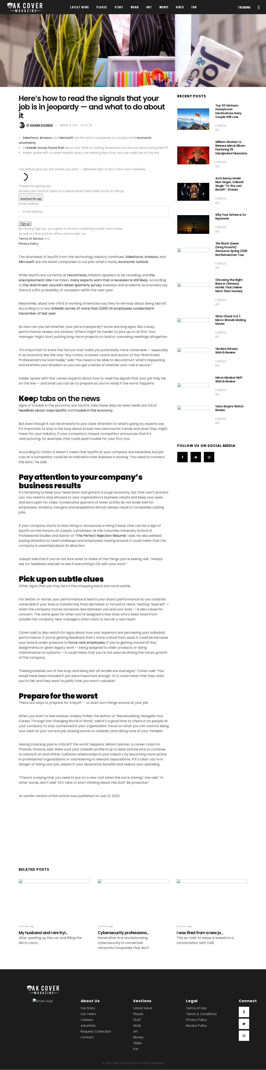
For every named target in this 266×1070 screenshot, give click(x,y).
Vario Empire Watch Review (229, 408)
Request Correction (96, 1031)
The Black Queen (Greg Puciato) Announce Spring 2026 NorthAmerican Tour (231, 249)
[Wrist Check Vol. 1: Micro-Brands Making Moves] (193, 328)
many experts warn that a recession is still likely (109, 280)
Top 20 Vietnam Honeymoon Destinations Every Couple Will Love (228, 111)
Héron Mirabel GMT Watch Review (229, 379)
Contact (87, 1037)
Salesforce (30, 138)
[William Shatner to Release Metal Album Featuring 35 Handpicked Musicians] (193, 155)
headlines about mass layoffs (42, 410)
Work (137, 1026)
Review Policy (196, 1026)
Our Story (88, 1008)
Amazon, (46, 138)
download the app (30, 198)
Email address (29, 204)
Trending (244, 7)
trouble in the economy (93, 410)
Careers (87, 1020)
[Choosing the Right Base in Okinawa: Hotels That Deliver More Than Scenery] (193, 293)
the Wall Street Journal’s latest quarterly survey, (63, 285)
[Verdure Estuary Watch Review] (193, 358)
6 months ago (220, 127)
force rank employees (87, 642)
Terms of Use (196, 1008)
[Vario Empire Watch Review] (193, 416)
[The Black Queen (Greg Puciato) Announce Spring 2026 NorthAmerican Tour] (193, 257)
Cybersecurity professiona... (123, 933)
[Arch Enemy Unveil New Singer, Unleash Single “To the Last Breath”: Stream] (193, 192)
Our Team (88, 1014)
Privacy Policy (28, 244)
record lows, (77, 275)
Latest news (142, 1008)
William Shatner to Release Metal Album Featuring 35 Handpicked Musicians (231, 147)
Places (138, 1014)
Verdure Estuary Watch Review (226, 351)
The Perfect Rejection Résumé (101, 535)
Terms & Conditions (201, 1014)
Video (137, 1043)
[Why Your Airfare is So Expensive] (193, 224)
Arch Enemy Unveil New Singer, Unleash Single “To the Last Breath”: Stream (229, 184)
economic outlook (133, 261)
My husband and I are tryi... (43, 933)
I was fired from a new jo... (200, 933)
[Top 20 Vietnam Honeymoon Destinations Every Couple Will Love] (193, 119)
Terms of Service (31, 239)
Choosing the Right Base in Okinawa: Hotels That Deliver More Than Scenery (229, 285)
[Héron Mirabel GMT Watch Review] (193, 387)
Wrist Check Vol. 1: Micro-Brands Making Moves (230, 320)
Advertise (88, 1026)
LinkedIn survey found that (45, 148)
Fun (135, 1049)
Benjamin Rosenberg (40, 125)
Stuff (137, 1020)
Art (135, 1031)
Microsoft (66, 138)
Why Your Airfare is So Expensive (230, 217)
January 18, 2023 (68, 125)
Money (138, 1037)
